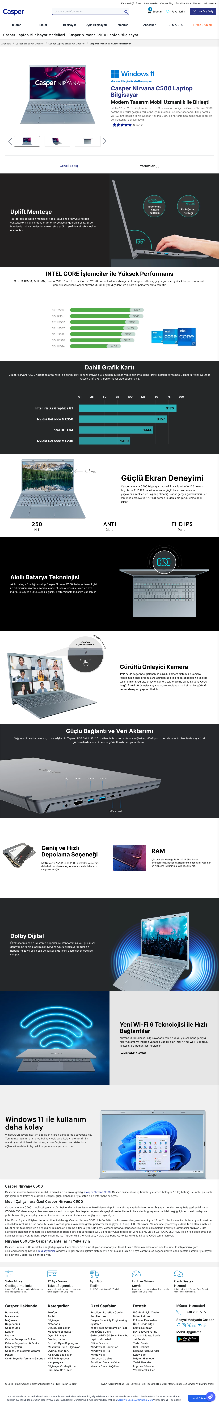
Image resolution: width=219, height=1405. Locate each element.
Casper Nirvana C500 (97, 1192)
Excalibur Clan (183, 3)
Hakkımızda (209, 3)
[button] (10, 141)
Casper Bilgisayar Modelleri (30, 43)
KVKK (104, 1383)
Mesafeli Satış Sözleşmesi (181, 1383)
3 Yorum (138, 125)
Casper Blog (166, 3)
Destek (197, 3)
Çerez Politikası (116, 1383)
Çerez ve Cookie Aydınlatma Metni (135, 1399)
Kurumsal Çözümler (131, 3)
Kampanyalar (151, 3)
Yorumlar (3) (150, 166)
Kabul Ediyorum (200, 1398)
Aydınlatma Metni (205, 1383)
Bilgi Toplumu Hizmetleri (154, 1383)
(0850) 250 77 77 (194, 1312)
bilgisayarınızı (46, 1250)
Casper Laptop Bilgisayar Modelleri (66, 43)
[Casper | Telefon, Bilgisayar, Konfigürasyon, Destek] (25, 12)
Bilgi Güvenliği (133, 1383)
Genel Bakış (68, 166)
